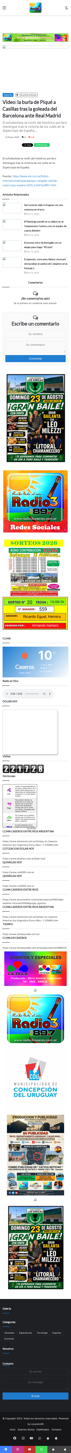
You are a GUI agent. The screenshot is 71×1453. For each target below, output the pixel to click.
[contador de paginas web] (23, 772)
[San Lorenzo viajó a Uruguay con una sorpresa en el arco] (12, 208)
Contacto (8, 1363)
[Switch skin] (66, 9)
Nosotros (8, 1348)
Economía (9, 1338)
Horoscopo (31, 828)
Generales (9, 1332)
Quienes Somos (26, 1429)
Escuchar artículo (27, 95)
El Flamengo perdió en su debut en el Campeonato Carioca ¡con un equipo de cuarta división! (45, 226)
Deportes (8, 95)
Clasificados (42, 1429)
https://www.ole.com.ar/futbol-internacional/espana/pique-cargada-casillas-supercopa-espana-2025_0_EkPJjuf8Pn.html (30, 181)
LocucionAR (37, 1424)
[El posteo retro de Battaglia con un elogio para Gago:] (12, 245)
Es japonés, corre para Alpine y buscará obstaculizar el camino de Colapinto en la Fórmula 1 (45, 264)
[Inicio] (35, 7)
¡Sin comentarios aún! (35, 298)
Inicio (12, 1429)
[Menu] (4, 9)
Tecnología (42, 1332)
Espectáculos (25, 1332)
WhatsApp (43, 145)
